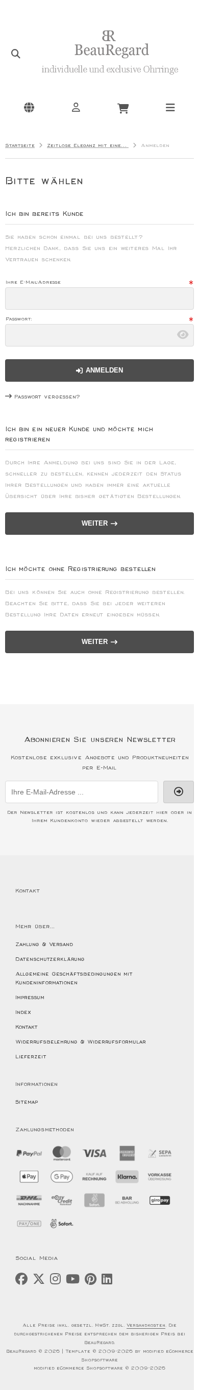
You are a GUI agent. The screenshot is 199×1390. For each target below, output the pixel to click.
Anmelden (99, 370)
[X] (39, 1279)
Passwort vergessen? (47, 396)
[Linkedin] (107, 1279)
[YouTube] (73, 1279)
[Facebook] (21, 1279)
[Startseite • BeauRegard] (109, 80)
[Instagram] (55, 1279)
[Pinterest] (90, 1279)
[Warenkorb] (123, 107)
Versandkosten (146, 1325)
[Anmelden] (76, 107)
